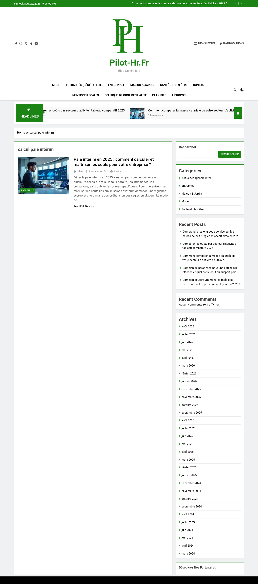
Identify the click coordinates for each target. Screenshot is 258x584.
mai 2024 (187, 538)
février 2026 (189, 373)
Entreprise (116, 85)
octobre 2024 (190, 498)
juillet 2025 (188, 428)
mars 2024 (188, 553)
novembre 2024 (191, 491)
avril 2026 (188, 358)
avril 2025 (188, 451)
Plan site (159, 95)
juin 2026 (187, 342)
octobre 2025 (190, 405)
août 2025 (188, 420)
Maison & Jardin (142, 85)
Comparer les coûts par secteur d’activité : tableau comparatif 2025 (64, 110)
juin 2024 (187, 530)
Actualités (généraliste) (84, 85)
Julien (80, 171)
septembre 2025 (192, 412)
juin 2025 (187, 436)
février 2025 (189, 467)
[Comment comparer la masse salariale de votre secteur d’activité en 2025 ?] (123, 115)
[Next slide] (241, 3)
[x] (26, 43)
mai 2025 (187, 444)
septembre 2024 (192, 506)
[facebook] (16, 43)
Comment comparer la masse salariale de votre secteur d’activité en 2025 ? (179, 3)
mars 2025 (188, 459)
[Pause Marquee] (238, 113)
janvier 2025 (189, 475)
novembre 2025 (191, 397)
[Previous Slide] (235, 3)
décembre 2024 (191, 483)
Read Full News (83, 206)
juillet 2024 (188, 522)
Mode (56, 85)
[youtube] (36, 43)
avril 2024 (188, 545)
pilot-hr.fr (129, 63)
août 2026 (188, 326)
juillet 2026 (188, 334)
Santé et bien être (173, 85)
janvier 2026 (189, 381)
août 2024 (188, 514)
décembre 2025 (191, 389)
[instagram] (20, 43)
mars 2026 (188, 365)
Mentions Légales (85, 95)
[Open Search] (235, 89)
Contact (199, 85)
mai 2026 (187, 350)
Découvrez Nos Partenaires (197, 567)
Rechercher (187, 147)
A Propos (178, 95)
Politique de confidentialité (125, 95)
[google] (31, 43)
